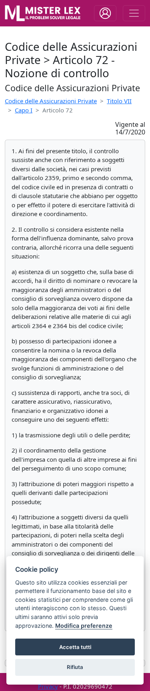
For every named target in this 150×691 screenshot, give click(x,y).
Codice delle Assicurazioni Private (51, 101)
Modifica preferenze (83, 625)
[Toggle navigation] (105, 13)
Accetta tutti (75, 647)
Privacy (48, 686)
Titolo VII (119, 101)
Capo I (23, 110)
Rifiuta (75, 667)
